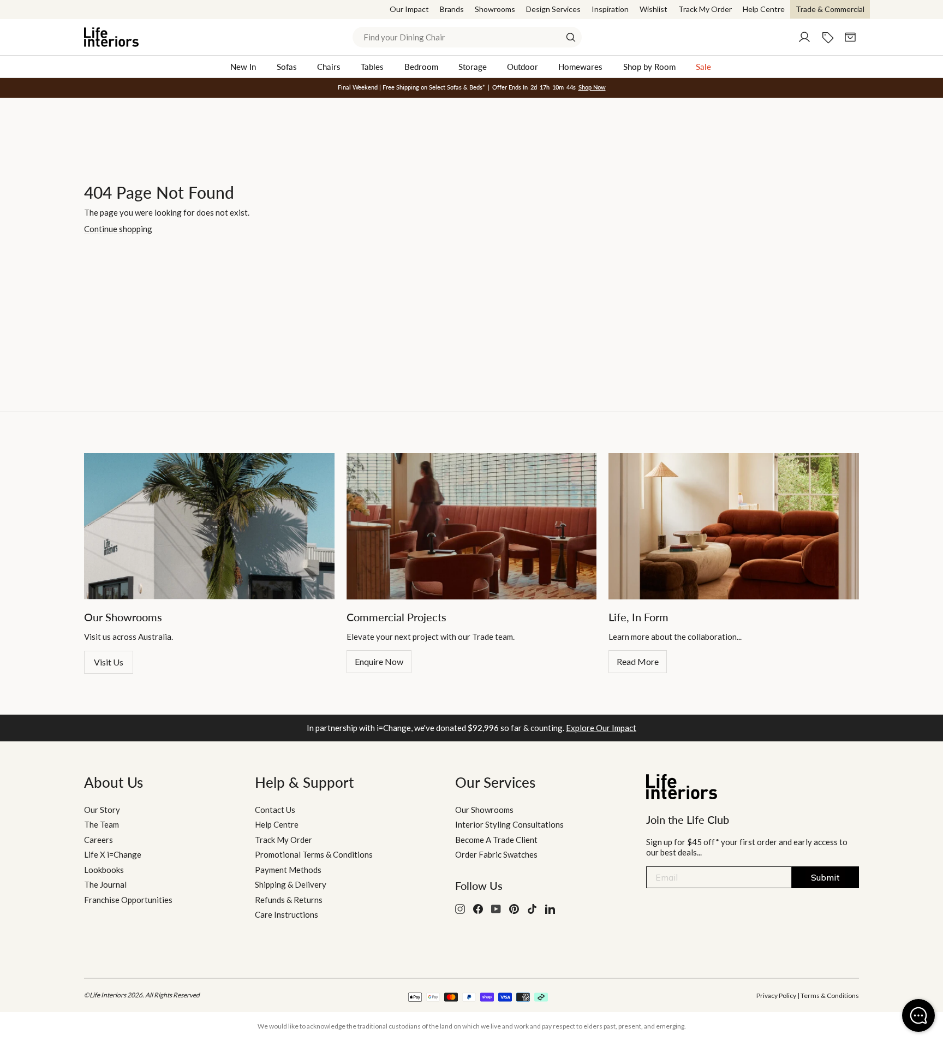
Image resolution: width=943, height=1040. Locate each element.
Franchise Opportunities (128, 900)
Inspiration (610, 9)
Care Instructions (286, 914)
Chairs (329, 67)
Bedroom (421, 67)
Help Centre (764, 9)
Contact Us (275, 810)
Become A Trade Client (496, 840)
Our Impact (409, 9)
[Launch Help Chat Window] (918, 1015)
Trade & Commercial (830, 9)
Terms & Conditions (830, 995)
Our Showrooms (484, 810)
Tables (372, 67)
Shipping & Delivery (290, 884)
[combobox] (467, 37)
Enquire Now (379, 661)
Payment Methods (288, 870)
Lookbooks (104, 870)
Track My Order (705, 9)
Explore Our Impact (601, 728)
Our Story (102, 810)
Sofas (287, 67)
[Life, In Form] (733, 526)
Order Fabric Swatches (496, 854)
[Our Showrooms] (209, 526)
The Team (101, 824)
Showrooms (495, 9)
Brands (452, 9)
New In (243, 67)
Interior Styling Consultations (509, 824)
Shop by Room (649, 67)
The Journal (105, 884)
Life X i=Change (112, 854)
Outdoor (522, 67)
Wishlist (653, 9)
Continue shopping (118, 229)
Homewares (580, 67)
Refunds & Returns (289, 900)
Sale (703, 67)
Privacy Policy (776, 995)
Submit (825, 877)
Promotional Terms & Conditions (314, 854)
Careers (98, 840)
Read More (638, 661)
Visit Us (108, 662)
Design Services (553, 9)
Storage (472, 67)
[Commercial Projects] (472, 526)
